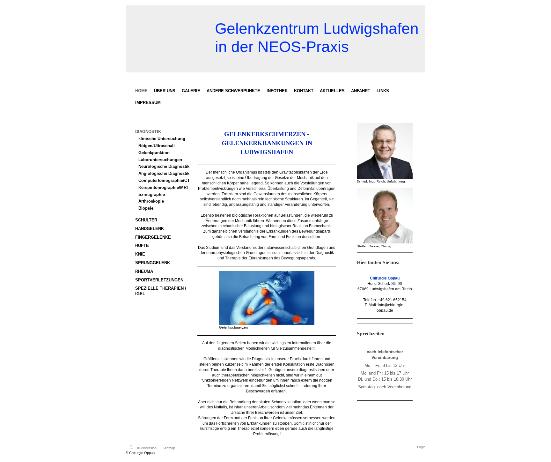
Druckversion (146, 448)
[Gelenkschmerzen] (266, 298)
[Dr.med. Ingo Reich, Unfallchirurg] (385, 151)
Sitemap (169, 448)
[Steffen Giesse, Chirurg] (385, 215)
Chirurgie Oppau (385, 278)
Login (421, 447)
